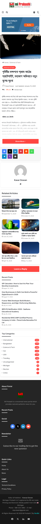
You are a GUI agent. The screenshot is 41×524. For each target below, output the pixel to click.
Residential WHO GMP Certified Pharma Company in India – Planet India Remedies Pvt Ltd (19, 320)
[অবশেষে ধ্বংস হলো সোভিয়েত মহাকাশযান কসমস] (30, 248)
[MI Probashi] (20, 5)
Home (6, 62)
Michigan (6, 365)
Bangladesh (7, 344)
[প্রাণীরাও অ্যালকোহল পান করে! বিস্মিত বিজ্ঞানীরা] (30, 204)
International (7, 340)
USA (4, 354)
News (4, 473)
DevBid (36, 513)
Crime (5, 373)
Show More (20, 141)
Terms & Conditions (8, 485)
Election (6, 369)
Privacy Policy (6, 489)
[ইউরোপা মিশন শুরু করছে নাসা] (11, 204)
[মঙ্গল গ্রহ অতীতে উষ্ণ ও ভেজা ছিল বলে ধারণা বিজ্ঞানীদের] (11, 248)
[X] (10, 151)
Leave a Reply (20, 269)
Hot (4, 351)
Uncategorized (8, 362)
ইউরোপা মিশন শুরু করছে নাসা (9, 211)
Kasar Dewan (9, 86)
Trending (6, 358)
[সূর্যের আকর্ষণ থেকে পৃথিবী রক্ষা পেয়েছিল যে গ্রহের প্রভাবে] (30, 225)
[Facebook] (4, 151)
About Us (5, 469)
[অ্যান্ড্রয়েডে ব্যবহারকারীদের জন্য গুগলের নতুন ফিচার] (11, 224)
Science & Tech (15, 62)
